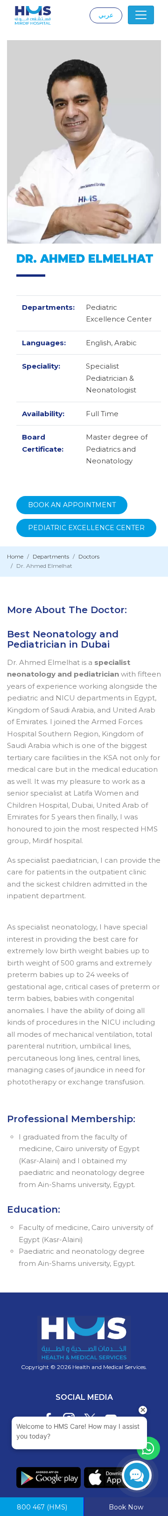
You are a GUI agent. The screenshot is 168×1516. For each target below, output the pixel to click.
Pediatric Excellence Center (86, 528)
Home (15, 556)
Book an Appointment (72, 505)
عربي (105, 15)
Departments (51, 556)
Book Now (126, 1507)
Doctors (88, 556)
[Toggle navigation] (141, 15)
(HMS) (42, 1507)
